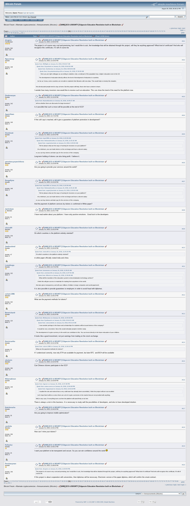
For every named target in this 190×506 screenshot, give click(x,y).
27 (60, 31)
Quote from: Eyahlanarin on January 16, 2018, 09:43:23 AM (55, 320)
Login (27, 20)
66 (147, 31)
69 (153, 31)
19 (43, 31)
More (40, 20)
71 (158, 31)
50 (111, 31)
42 (94, 31)
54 (120, 31)
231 (22, 33)
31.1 (29, 17)
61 (136, 31)
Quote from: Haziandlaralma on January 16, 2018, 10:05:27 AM (55, 100)
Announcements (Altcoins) (47, 25)
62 (138, 31)
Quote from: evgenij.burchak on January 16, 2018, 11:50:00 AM (58, 143)
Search (21, 20)
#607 (183, 181)
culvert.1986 (10, 294)
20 (45, 31)
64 (142, 31)
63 (140, 31)
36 (81, 31)
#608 (183, 210)
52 (116, 31)
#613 (183, 314)
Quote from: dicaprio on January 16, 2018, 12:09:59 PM (52, 469)
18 (40, 31)
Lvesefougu (9, 265)
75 (5, 33)
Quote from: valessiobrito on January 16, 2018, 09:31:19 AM (57, 322)
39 (87, 31)
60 (133, 31)
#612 (183, 295)
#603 (183, 96)
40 (89, 31)
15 (34, 31)
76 (7, 33)
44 (98, 31)
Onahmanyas (10, 95)
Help (15, 20)
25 (56, 31)
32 (72, 31)
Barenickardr (10, 313)
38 (85, 31)
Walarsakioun (10, 379)
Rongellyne (9, 180)
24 (54, 31)
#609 (183, 229)
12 (27, 31)
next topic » (182, 29)
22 (49, 31)
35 (78, 31)
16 (36, 31)
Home (10, 20)
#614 (183, 342)
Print (182, 32)
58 (129, 31)
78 (11, 33)
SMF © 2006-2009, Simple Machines (103, 502)
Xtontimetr (9, 133)
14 (32, 31)
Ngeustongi (9, 59)
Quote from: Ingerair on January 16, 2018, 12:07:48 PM (52, 384)
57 (127, 31)
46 (103, 31)
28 (62, 31)
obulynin (8, 360)
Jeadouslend (10, 246)
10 (23, 31)
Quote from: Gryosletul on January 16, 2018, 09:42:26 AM (55, 66)
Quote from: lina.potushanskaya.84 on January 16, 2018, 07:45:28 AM (62, 71)
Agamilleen (9, 114)
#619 (183, 446)
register (31, 13)
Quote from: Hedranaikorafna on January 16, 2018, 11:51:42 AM (57, 140)
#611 (183, 266)
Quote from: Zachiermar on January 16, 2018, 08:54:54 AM (56, 69)
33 (74, 31)
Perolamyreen (10, 464)
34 (76, 31)
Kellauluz (9, 445)
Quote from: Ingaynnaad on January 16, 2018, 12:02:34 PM (56, 389)
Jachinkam (9, 209)
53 (118, 31)
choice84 (8, 228)
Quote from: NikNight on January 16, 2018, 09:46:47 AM (52, 64)
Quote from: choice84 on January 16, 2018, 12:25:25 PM (53, 251)
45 (100, 31)
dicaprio (8, 40)
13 (29, 31)
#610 (183, 247)
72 (160, 31)
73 (162, 31)
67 (149, 31)
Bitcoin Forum (9, 25)
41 (92, 31)
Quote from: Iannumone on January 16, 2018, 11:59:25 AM (53, 270)
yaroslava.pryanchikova (14, 162)
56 (125, 31)
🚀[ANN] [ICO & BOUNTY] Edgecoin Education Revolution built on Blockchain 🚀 (90, 25)
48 (107, 31)
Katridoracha (10, 407)
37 (83, 31)
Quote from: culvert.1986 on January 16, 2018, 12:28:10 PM (54, 346)
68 (151, 31)
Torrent (33, 17)
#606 (183, 162)
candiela (8, 426)
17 (38, 31)
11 (25, 31)
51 (114, 31)
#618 (183, 427)
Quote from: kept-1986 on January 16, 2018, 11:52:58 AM (53, 138)
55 (122, 31)
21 (47, 31)
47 (105, 31)
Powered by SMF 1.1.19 (83, 502)
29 (65, 31)
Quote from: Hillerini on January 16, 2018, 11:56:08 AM (55, 275)
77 (9, 33)
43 (96, 31)
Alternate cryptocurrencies (26, 25)
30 (67, 31)
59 (131, 31)
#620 (183, 465)
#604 (183, 115)
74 (164, 31)
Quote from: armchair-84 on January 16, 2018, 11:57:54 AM (55, 273)
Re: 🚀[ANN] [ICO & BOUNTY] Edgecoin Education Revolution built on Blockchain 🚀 (73, 40)
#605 (183, 134)
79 (13, 33)
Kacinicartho (10, 341)
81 (18, 33)
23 (51, 31)
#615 (183, 361)
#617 (183, 408)
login (25, 13)
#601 (183, 41)
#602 (183, 60)
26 (58, 31)
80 (16, 33)
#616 (183, 380)
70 (155, 31)
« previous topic (175, 28)
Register (34, 20)
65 (144, 31)
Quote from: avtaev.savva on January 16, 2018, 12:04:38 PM (56, 386)
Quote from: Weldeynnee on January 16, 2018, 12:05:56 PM (54, 318)
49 (109, 31)
